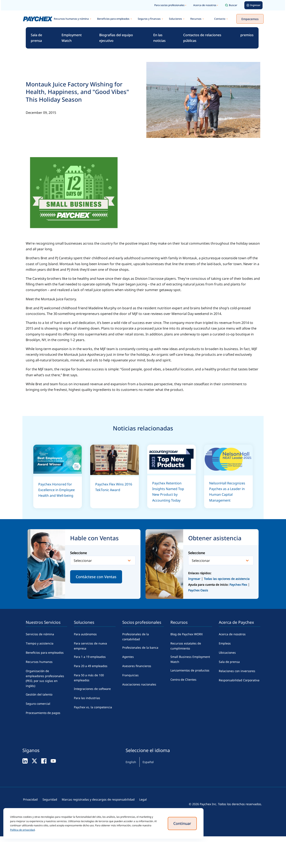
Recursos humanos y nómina (71, 19)
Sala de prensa (36, 38)
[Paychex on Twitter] (34, 761)
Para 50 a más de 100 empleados (89, 677)
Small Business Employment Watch (190, 659)
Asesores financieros (136, 666)
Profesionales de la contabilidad (135, 636)
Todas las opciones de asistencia (227, 579)
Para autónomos (85, 634)
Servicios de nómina (40, 634)
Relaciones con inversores (237, 671)
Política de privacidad (22, 830)
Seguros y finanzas (149, 19)
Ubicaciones (227, 653)
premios (247, 35)
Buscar (233, 5)
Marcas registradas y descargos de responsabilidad (98, 799)
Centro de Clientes (183, 680)
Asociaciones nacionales (139, 684)
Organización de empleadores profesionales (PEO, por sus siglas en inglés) (45, 678)
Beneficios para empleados (113, 19)
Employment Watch (72, 38)
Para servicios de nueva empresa (90, 645)
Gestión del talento (39, 694)
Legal (143, 799)
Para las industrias (87, 698)
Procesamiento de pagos (43, 713)
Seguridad (50, 799)
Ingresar (194, 579)
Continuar (182, 823)
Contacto (219, 19)
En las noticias (159, 38)
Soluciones (175, 19)
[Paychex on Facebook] (43, 761)
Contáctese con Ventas (96, 576)
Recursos (195, 19)
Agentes (128, 657)
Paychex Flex (238, 585)
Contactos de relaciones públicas (202, 38)
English (131, 762)
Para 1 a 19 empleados (90, 657)
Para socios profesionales (169, 5)
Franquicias (130, 675)
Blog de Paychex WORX (186, 634)
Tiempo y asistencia (39, 643)
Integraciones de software (92, 689)
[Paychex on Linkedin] (25, 761)
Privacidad (30, 799)
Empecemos (250, 19)
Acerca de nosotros (204, 5)
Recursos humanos (39, 662)
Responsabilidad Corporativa (239, 680)
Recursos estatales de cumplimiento (185, 645)
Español (148, 762)
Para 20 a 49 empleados (90, 666)
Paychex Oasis (198, 590)
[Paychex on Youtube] (53, 761)
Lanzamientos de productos (189, 670)
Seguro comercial (38, 704)
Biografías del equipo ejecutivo (116, 38)
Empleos (225, 643)
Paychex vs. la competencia (93, 707)
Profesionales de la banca (140, 647)
